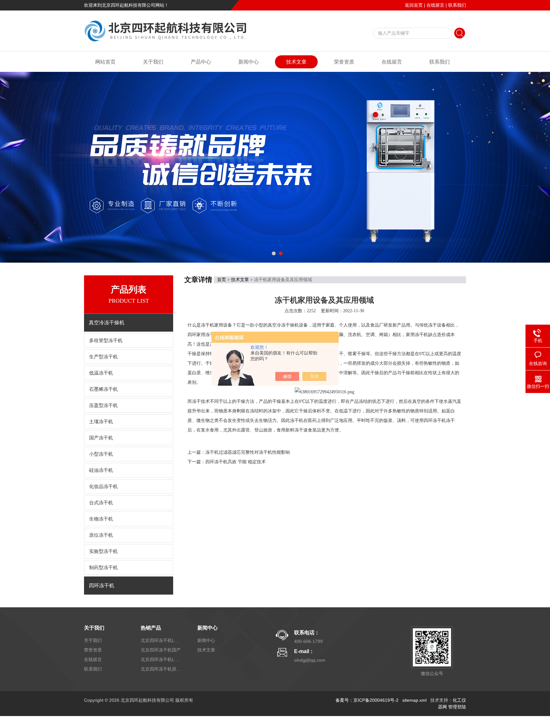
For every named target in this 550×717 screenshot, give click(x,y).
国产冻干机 (101, 437)
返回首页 (414, 5)
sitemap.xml (414, 700)
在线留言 (435, 5)
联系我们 (457, 5)
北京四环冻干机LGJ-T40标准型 (161, 640)
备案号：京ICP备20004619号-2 (366, 700)
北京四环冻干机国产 (161, 649)
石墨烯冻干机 (103, 389)
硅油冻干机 (101, 470)
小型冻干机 (101, 454)
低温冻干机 (101, 373)
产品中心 (201, 62)
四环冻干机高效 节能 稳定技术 (235, 461)
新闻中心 (248, 62)
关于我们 (153, 62)
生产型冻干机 (103, 356)
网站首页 (105, 62)
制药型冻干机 (103, 567)
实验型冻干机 (103, 551)
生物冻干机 (101, 518)
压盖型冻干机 (103, 405)
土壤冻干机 (101, 421)
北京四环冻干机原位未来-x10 (161, 669)
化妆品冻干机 (103, 486)
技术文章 (296, 62)
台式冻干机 (101, 502)
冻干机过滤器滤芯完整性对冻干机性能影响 (247, 452)
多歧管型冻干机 (106, 340)
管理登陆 (457, 706)
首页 (221, 279)
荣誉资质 (344, 62)
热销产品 (151, 628)
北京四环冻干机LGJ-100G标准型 (161, 659)
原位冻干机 (101, 535)
